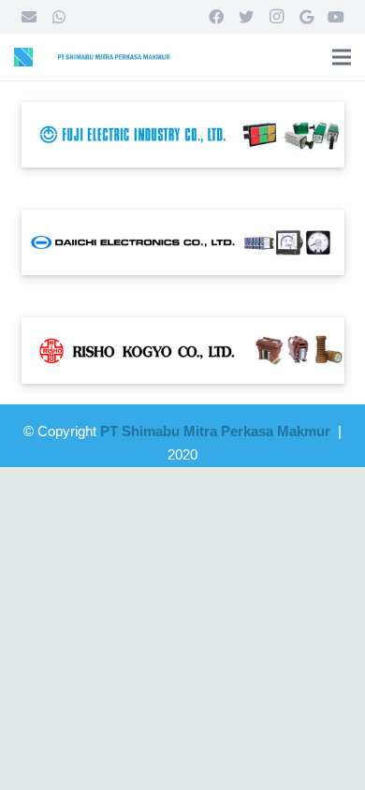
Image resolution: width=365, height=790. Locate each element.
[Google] (306, 17)
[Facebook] (216, 17)
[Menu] (341, 57)
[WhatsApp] (59, 17)
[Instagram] (276, 17)
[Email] (29, 17)
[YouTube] (336, 17)
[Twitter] (246, 17)
